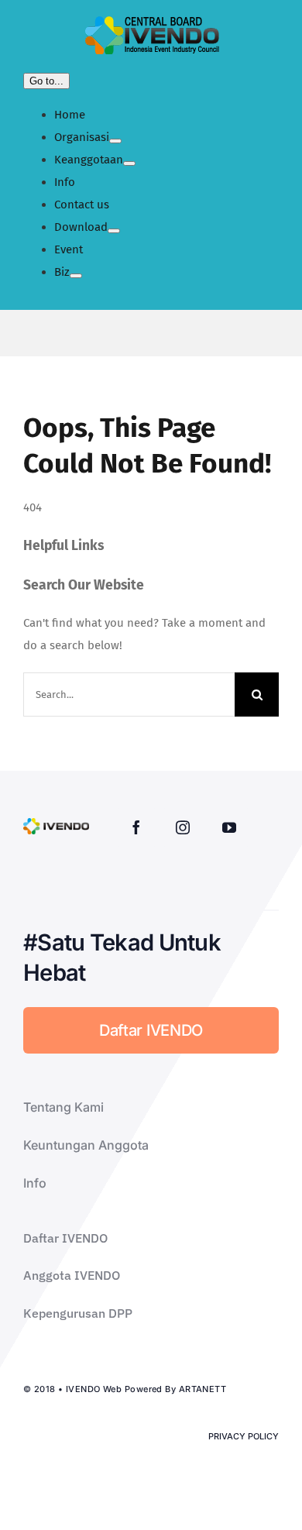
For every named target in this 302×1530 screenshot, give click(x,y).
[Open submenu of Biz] (76, 275)
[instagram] (182, 827)
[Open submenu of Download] (114, 231)
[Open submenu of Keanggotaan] (129, 163)
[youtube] (229, 827)
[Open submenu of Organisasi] (115, 141)
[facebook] (136, 827)
